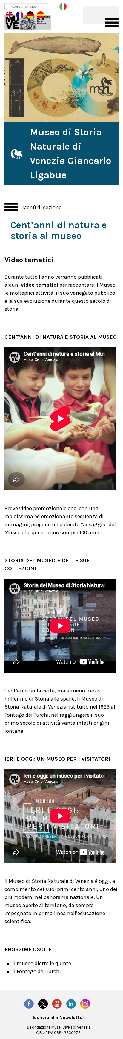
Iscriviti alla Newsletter (58, 1017)
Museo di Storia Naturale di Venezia (31, 21)
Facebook (29, 1004)
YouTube (57, 1004)
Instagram (85, 1004)
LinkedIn (71, 1004)
